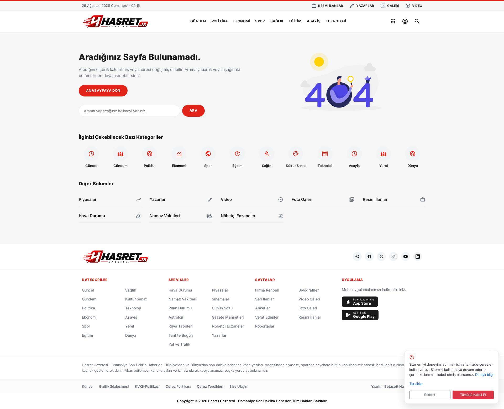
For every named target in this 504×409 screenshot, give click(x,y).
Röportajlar (264, 326)
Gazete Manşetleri (228, 317)
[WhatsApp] (357, 256)
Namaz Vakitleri (182, 299)
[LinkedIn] (417, 256)
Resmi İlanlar (309, 317)
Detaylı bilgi (484, 374)
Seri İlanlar (264, 299)
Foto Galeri (307, 308)
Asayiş (314, 21)
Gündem (198, 21)
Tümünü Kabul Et (473, 395)
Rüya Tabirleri (181, 326)
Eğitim (295, 21)
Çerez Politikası (178, 386)
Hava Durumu (180, 290)
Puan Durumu (180, 308)
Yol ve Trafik (179, 344)
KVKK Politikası (147, 386)
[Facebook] (369, 256)
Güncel (88, 290)
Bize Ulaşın (238, 386)
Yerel (129, 326)
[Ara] (417, 21)
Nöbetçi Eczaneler (228, 326)
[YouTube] (405, 256)
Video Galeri (309, 299)
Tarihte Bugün (181, 335)
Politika (220, 21)
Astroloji (176, 317)
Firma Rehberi (267, 290)
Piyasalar (220, 290)
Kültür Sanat (136, 299)
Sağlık (277, 21)
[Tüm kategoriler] (393, 21)
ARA (193, 110)
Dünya (130, 335)
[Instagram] (393, 256)
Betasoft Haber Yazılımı (403, 386)
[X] (381, 256)
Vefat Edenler (267, 317)
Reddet (429, 395)
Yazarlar (219, 335)
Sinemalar (220, 299)
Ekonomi (241, 21)
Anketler (262, 308)
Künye (87, 386)
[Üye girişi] (405, 21)
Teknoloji (336, 21)
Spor (260, 21)
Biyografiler (308, 290)
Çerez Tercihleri (210, 386)
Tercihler (416, 384)
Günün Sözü (222, 308)
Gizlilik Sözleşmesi (114, 386)
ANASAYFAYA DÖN (103, 90)
